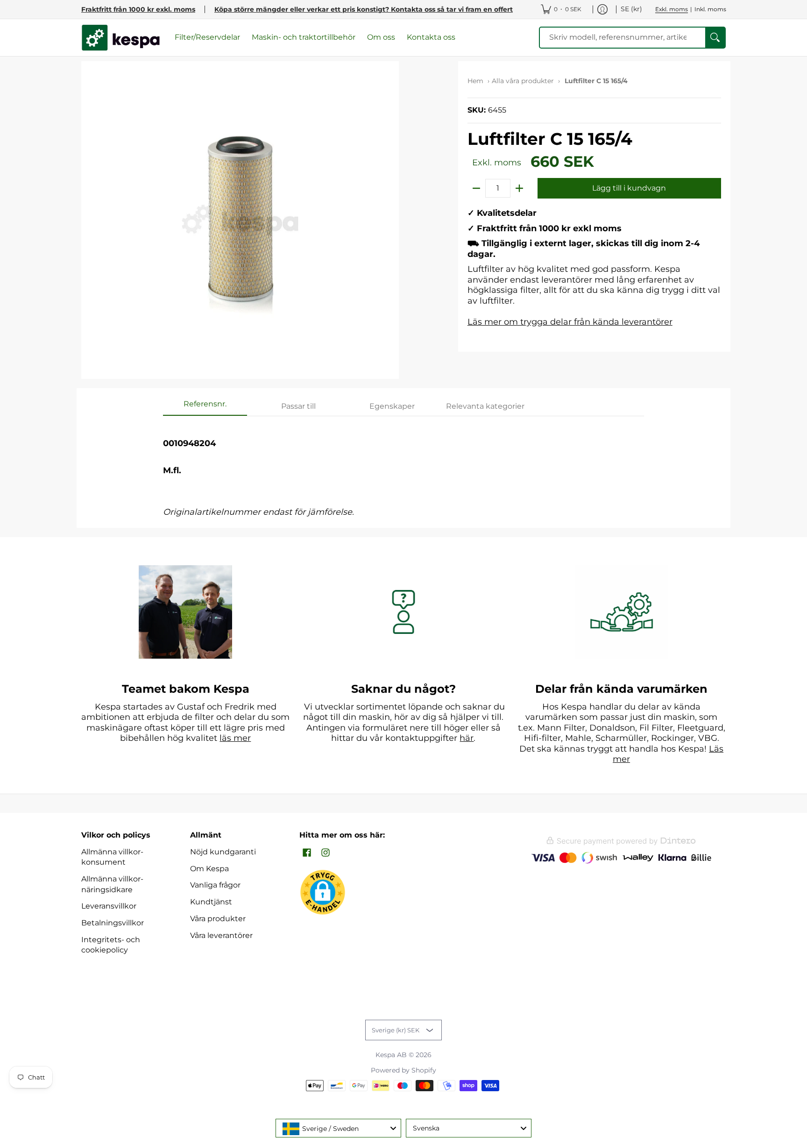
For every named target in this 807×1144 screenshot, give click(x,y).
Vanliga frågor (215, 885)
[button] (306, 853)
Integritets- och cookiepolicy (110, 945)
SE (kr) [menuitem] (631, 9)
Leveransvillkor (108, 906)
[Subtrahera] (476, 188)
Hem (475, 81)
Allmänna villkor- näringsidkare (112, 884)
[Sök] (715, 38)
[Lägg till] (519, 188)
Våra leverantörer (221, 935)
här (467, 738)
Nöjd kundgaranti (223, 851)
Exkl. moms (671, 9)
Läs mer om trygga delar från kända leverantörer (569, 322)
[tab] (205, 407)
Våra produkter (218, 918)
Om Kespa (209, 868)
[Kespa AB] (121, 37)
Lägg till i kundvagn (629, 188)
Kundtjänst (211, 901)
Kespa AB (391, 1055)
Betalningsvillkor (112, 922)
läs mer (235, 738)
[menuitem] (561, 9)
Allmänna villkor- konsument (112, 857)
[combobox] (338, 1128)
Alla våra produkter (523, 81)
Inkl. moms (710, 9)
